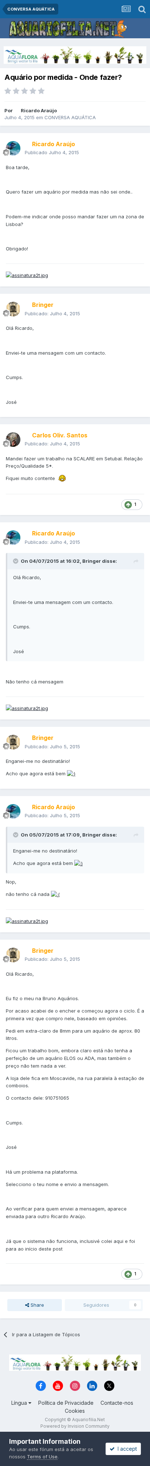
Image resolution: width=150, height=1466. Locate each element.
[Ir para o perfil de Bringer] (13, 309)
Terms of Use (42, 1456)
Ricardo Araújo (39, 110)
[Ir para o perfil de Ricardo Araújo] (13, 148)
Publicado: (52, 313)
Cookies (75, 1411)
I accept (126, 1449)
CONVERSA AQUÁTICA (70, 117)
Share (36, 1305)
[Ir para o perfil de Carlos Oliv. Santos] (13, 439)
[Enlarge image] (62, 478)
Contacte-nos (116, 1403)
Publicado (52, 152)
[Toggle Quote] (16, 561)
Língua (19, 1403)
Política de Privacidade (66, 1403)
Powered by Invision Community (75, 1426)
